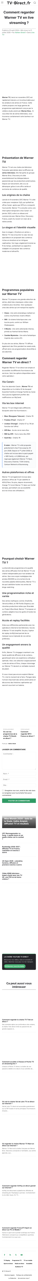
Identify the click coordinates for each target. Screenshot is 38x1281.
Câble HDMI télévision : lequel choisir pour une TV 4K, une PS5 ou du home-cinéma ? (12, 876)
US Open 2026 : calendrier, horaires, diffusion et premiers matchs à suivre (12, 863)
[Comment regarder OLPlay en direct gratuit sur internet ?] (19, 1170)
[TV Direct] (19, 3)
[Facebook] (4, 1255)
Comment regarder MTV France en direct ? (28, 734)
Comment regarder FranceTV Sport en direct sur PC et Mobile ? (17, 1229)
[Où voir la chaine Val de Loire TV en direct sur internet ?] (19, 1086)
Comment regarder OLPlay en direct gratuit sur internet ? (19, 1187)
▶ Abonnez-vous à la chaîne (14, 966)
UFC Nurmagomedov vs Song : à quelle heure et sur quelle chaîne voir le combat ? (13, 836)
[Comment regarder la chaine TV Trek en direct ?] (19, 1004)
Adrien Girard (20, 32)
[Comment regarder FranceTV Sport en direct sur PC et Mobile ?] (19, 1212)
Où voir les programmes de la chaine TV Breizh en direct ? (10, 735)
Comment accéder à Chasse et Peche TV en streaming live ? (18, 1063)
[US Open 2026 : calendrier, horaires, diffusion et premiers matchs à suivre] (31, 863)
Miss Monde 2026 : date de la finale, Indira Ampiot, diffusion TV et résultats (18, 821)
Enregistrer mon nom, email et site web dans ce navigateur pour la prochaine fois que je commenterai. (18, 793)
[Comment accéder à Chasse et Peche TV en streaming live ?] (19, 1046)
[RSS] (10, 1255)
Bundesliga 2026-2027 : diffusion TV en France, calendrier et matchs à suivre (11, 849)
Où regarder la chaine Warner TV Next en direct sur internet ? (18, 1145)
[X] (16, 1255)
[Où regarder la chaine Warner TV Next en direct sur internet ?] (19, 1128)
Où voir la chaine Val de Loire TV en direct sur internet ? (18, 1102)
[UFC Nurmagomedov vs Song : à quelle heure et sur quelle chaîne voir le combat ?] (31, 836)
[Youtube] (21, 1255)
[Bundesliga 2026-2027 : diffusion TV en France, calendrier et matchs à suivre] (31, 850)
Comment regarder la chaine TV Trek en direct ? (17, 1021)
